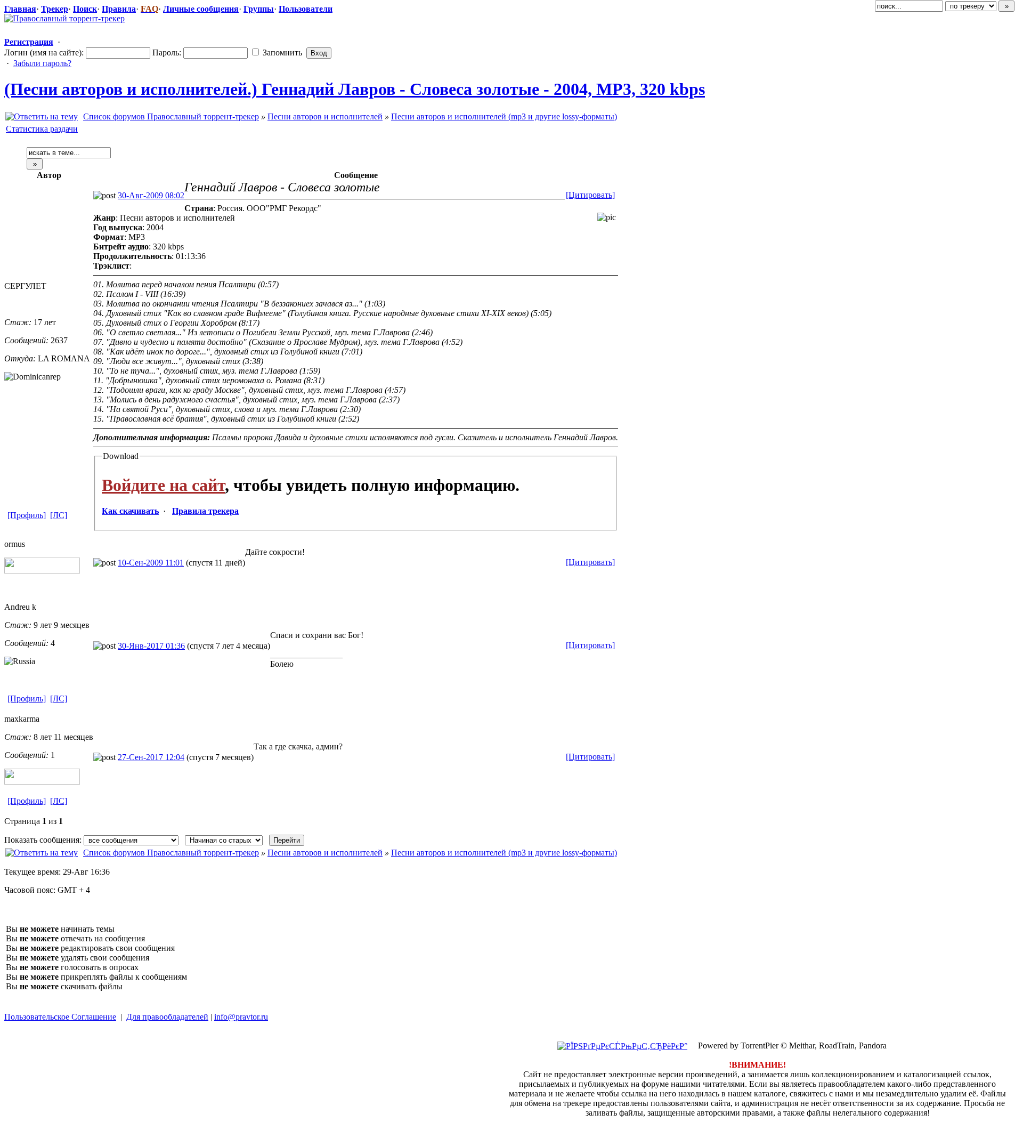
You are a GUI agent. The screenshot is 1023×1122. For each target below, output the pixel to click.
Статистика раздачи (42, 128)
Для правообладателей (167, 1016)
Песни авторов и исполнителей (325, 116)
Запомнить (281, 52)
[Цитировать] (590, 194)
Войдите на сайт (163, 485)
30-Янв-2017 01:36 (151, 645)
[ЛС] (58, 515)
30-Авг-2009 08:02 (151, 195)
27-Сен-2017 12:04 (151, 757)
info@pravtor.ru (241, 1016)
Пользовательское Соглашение (60, 1016)
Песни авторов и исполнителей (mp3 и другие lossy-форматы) (504, 116)
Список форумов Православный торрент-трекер (171, 116)
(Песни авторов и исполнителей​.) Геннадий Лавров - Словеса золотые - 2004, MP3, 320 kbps (354, 89)
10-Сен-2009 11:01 (151, 562)
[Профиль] (26, 515)
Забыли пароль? (42, 63)
